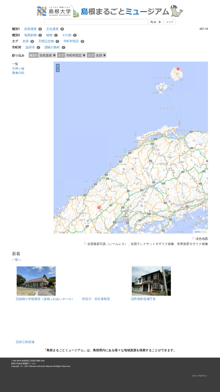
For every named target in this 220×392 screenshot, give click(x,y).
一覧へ (16, 259)
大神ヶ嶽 (18, 68)
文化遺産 (54, 28)
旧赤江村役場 (25, 341)
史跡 (28, 41)
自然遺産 (32, 28)
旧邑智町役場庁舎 (143, 298)
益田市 (32, 47)
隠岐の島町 (54, 47)
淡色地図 (202, 238)
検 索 (157, 22)
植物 (51, 35)
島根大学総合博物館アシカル (23, 363)
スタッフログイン (199, 375)
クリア (169, 22)
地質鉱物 (32, 35)
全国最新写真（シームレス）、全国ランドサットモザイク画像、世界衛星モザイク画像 (147, 243)
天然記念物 (48, 41)
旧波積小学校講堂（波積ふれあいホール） (45, 298)
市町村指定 (73, 41)
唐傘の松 (18, 72)
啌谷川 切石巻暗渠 (96, 298)
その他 (68, 35)
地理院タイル (200, 231)
